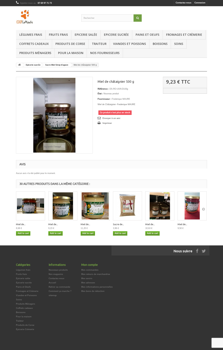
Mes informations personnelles (97, 287)
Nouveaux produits (58, 270)
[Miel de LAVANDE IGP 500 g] (95, 205)
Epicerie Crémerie (25, 329)
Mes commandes (89, 270)
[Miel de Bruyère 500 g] (159, 205)
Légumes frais (30, 35)
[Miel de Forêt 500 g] (192, 205)
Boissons (160, 44)
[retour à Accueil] (19, 65)
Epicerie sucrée (116, 35)
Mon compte (89, 264)
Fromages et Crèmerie (184, 35)
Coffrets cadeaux (34, 44)
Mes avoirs (86, 278)
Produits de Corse (70, 44)
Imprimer (107, 123)
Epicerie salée (86, 35)
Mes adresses (88, 282)
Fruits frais (58, 35)
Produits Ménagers (35, 53)
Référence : (103, 89)
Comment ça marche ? (60, 291)
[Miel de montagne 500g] (30, 205)
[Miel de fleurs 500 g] (62, 205)
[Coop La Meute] (46, 17)
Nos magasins (56, 274)
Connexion (199, 2)
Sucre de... (118, 224)
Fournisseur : (104, 99)
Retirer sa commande (59, 287)
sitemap (53, 295)
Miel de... (20, 224)
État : (100, 93)
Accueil (52, 282)
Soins (178, 44)
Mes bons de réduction (92, 291)
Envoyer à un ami (111, 118)
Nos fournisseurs (104, 53)
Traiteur (99, 44)
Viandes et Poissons (129, 44)
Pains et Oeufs (147, 35)
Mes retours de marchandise (95, 274)
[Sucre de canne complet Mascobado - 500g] (127, 205)
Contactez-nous (183, 2)
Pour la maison (70, 53)
